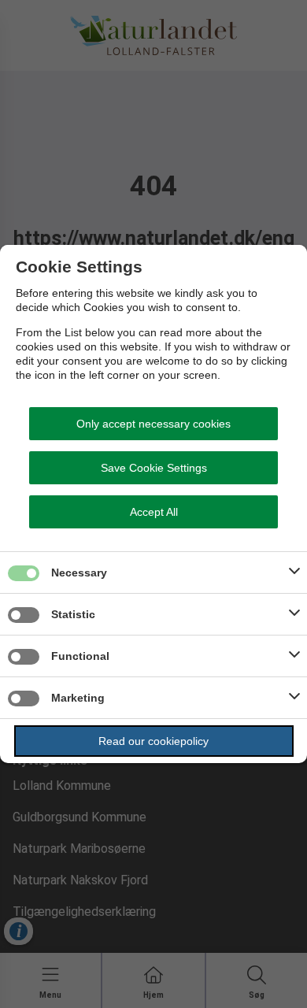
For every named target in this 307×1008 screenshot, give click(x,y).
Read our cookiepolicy (153, 741)
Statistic (73, 614)
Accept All (154, 512)
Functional (80, 656)
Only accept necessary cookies (153, 423)
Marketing (78, 697)
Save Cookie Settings (154, 467)
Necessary (79, 572)
